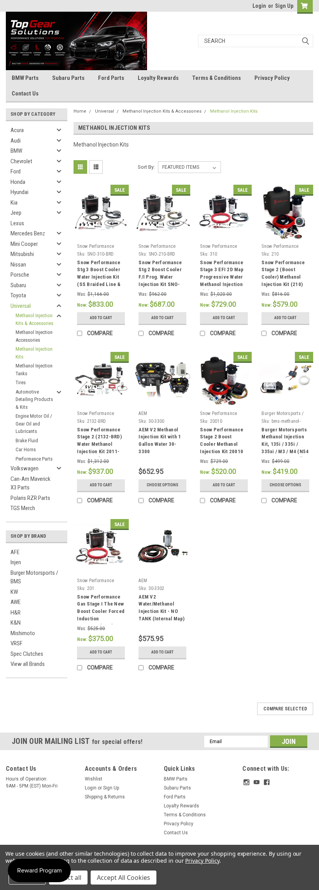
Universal (21, 305)
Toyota (18, 295)
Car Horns (26, 449)
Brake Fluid (27, 440)
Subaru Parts (68, 77)
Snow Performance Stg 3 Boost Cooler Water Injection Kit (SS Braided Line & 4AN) (98, 277)
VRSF (17, 643)
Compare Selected (285, 709)
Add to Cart (101, 318)
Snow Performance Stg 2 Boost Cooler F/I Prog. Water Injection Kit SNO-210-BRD (160, 277)
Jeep (16, 212)
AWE (16, 602)
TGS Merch (23, 508)
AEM (142, 413)
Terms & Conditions (216, 77)
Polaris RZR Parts (30, 498)
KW (14, 591)
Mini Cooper (24, 243)
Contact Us (25, 93)
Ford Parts (111, 77)
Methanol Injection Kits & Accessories (34, 319)
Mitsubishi (22, 254)
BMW (16, 150)
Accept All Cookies (123, 877)
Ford (16, 171)
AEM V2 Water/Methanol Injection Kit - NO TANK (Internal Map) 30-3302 (161, 611)
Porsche (20, 274)
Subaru (18, 285)
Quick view (100, 234)
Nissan (18, 264)
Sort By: (146, 167)
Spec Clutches (27, 653)
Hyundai (19, 192)
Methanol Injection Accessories (34, 336)
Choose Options (162, 485)
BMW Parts (25, 77)
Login (259, 6)
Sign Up (284, 6)
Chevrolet (21, 161)
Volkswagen (25, 468)
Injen (16, 562)
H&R (16, 612)
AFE (15, 552)
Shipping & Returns (105, 797)
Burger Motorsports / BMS (34, 577)
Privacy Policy (272, 77)
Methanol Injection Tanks (34, 369)
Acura (17, 130)
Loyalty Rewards (158, 77)
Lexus (17, 223)
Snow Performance (95, 246)
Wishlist (93, 779)
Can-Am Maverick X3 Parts (31, 483)
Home (80, 111)
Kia (14, 202)
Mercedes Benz (28, 233)
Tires (21, 382)
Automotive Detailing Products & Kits (34, 399)
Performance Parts (34, 459)
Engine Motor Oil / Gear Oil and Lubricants (34, 423)
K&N (16, 622)
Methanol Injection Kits (34, 353)
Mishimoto (23, 633)
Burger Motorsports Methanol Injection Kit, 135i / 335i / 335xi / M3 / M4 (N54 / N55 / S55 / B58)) (284, 444)
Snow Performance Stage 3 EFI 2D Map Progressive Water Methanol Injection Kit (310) (222, 277)
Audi (16, 140)
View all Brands (28, 664)
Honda (18, 181)
